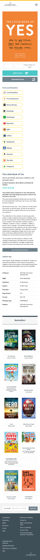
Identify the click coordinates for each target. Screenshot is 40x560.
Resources (5, 525)
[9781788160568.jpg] (20, 36)
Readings (10, 111)
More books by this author (20, 250)
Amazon (10, 154)
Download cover (18, 79)
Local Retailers (12, 92)
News (4, 531)
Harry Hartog (12, 105)
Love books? (7, 508)
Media (4, 523)
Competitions (6, 517)
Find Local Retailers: (10, 88)
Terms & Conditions (25, 527)
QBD (8, 129)
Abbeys (9, 148)
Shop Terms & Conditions (9, 548)
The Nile (10, 160)
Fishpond (10, 166)
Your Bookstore (13, 99)
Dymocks (10, 123)
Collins (9, 136)
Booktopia (11, 117)
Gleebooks (11, 142)
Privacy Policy (24, 530)
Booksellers (5, 520)
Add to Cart (17, 73)
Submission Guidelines (26, 517)
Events (4, 528)
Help (3, 551)
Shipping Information (8, 545)
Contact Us (23, 520)
